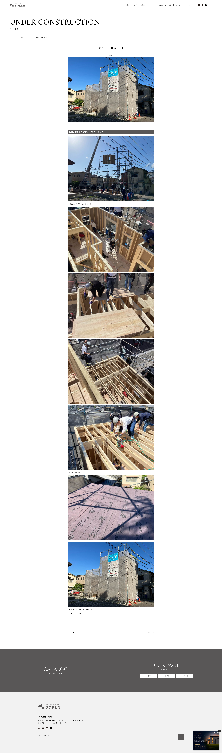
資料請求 (188, 5)
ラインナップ (152, 5)
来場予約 (148, 676)
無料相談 (168, 5)
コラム (161, 5)
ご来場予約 (177, 5)
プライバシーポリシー (43, 735)
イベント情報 (124, 5)
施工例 (143, 5)
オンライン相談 (184, 676)
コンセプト (134, 5)
